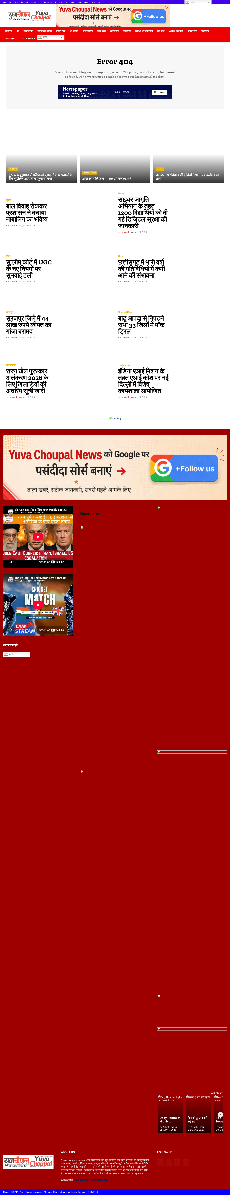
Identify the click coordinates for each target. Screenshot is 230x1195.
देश (18, 30)
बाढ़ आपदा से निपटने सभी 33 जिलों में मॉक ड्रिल (141, 324)
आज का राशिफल (89, 172)
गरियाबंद (160, 168)
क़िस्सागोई (127, 30)
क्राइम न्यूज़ (192, 30)
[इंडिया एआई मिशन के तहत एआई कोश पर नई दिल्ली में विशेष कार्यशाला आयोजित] (197, 380)
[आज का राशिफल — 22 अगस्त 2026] (115, 147)
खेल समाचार (28, 30)
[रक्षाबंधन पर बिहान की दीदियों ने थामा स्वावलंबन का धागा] (188, 147)
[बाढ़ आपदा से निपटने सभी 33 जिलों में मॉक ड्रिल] (197, 324)
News (121, 193)
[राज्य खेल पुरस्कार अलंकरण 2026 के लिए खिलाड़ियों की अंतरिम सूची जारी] (85, 380)
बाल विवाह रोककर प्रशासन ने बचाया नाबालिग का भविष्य (27, 212)
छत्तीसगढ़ (8, 30)
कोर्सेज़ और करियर (45, 30)
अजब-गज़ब (9, 38)
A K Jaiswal (11, 225)
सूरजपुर (9, 312)
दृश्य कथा (160, 30)
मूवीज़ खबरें (101, 30)
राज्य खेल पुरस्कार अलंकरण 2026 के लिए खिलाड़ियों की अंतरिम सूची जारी (27, 381)
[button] (223, 31)
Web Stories (176, 30)
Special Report (127, 312)
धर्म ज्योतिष (74, 30)
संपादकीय (205, 30)
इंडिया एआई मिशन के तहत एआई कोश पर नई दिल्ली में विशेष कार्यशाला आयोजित (143, 381)
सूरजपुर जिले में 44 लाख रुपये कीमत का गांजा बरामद (28, 324)
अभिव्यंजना (114, 30)
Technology (125, 365)
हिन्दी (44, 37)
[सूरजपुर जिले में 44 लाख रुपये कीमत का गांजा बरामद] (85, 324)
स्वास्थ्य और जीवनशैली (144, 30)
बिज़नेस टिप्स (88, 30)
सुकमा (8, 200)
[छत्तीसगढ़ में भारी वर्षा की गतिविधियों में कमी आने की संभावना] (197, 268)
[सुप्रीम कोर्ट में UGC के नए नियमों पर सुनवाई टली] (85, 268)
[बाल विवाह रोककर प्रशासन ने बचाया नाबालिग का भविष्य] (85, 212)
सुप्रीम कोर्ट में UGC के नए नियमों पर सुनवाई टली (29, 268)
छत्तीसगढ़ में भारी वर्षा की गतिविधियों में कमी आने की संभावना (141, 268)
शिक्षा (8, 256)
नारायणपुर (13, 168)
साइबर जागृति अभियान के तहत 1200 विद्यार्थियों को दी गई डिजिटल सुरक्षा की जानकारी (143, 213)
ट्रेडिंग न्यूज (60, 30)
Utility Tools (27, 38)
